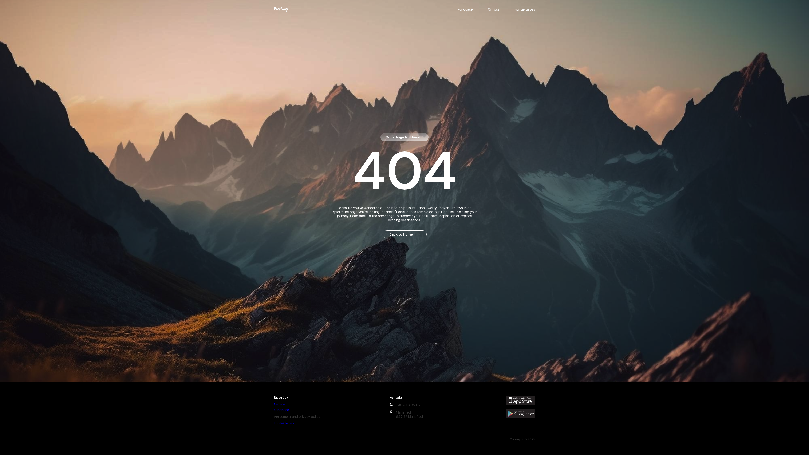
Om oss (494, 9)
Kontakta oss (525, 9)
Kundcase (465, 9)
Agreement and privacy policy (297, 417)
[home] (281, 9)
